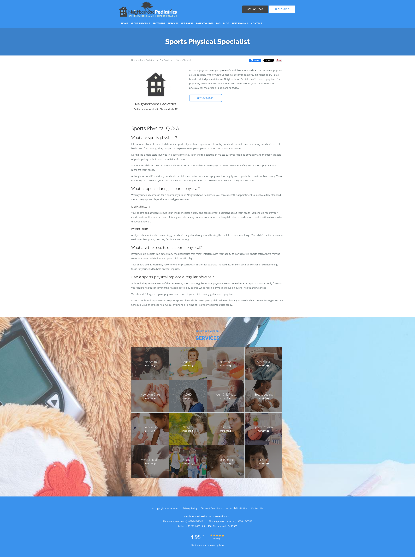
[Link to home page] (152, 9)
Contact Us (257, 508)
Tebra (221, 545)
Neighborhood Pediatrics (143, 60)
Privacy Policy (190, 508)
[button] (206, 98)
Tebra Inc (174, 508)
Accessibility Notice (236, 508)
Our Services (166, 60)
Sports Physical (183, 60)
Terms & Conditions (211, 508)
